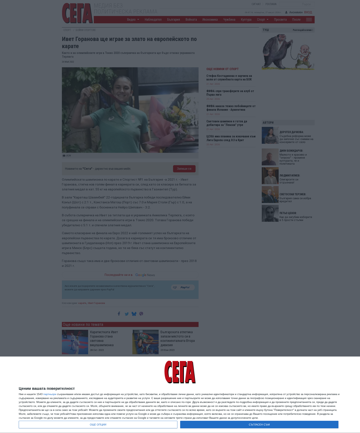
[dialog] (180, 395)
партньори (49, 394)
